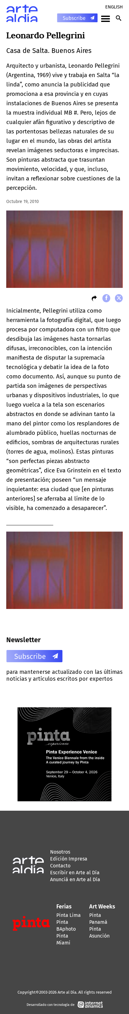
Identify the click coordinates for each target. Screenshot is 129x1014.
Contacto (60, 866)
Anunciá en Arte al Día (75, 879)
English (114, 7)
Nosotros (60, 852)
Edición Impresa (68, 859)
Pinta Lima (68, 915)
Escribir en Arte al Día (75, 873)
